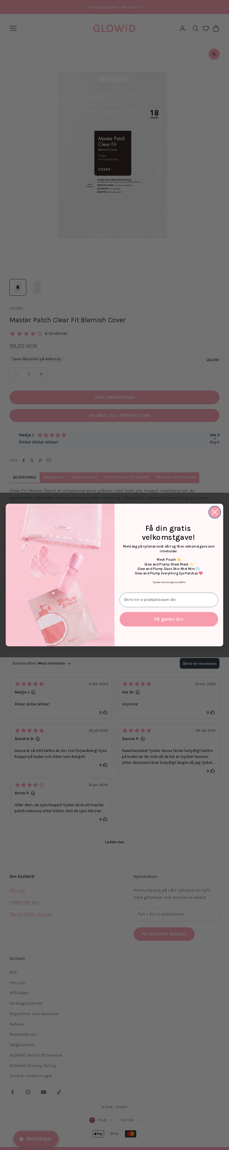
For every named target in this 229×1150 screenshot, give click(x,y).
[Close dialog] (215, 512)
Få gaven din (168, 619)
